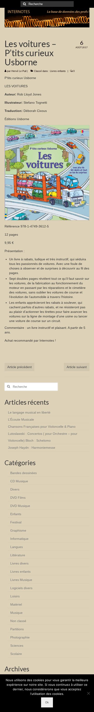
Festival (15, 522)
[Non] (88, 693)
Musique (16, 612)
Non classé (18, 621)
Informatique (19, 539)
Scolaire (16, 654)
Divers (14, 489)
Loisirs (15, 596)
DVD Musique (20, 506)
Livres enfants (58, 71)
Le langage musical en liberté (29, 412)
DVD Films (18, 497)
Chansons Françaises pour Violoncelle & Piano (42, 426)
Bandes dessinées (23, 473)
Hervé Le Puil (18, 71)
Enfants (15, 514)
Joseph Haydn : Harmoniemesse (31, 447)
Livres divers (19, 563)
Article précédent (19, 367)
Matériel (16, 604)
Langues (16, 547)
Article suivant (77, 367)
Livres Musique (21, 580)
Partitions (17, 629)
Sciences (16, 645)
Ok (47, 702)
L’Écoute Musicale (21, 419)
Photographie (20, 637)
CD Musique (19, 481)
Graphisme (18, 530)
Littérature (17, 555)
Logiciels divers (21, 588)
